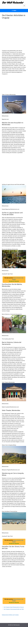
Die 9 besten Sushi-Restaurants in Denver (14, 607)
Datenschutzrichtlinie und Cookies (10, 615)
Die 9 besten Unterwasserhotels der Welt (14, 609)
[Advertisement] (14, 35)
